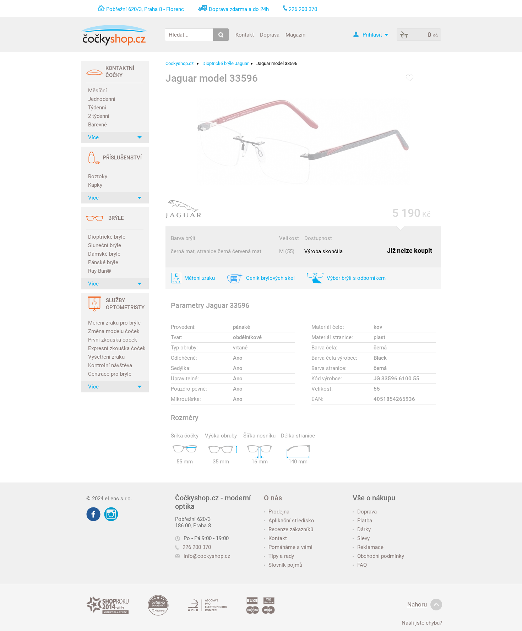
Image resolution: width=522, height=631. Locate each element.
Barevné (97, 124)
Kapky (95, 185)
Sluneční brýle (104, 245)
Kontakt (244, 34)
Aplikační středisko (291, 520)
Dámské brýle (104, 254)
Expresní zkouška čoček (115, 348)
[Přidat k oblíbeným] (409, 78)
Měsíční (97, 90)
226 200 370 (197, 547)
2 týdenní (98, 116)
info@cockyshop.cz (207, 556)
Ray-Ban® (99, 271)
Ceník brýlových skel (270, 278)
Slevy (363, 538)
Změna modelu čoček (114, 331)
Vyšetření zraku (106, 357)
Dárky (364, 529)
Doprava (269, 34)
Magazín (295, 34)
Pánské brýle (103, 262)
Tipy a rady (281, 556)
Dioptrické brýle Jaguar (225, 63)
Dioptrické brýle (106, 237)
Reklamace (370, 547)
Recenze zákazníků (290, 529)
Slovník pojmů (285, 565)
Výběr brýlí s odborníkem (356, 278)
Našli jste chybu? (422, 623)
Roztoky (97, 176)
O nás (273, 498)
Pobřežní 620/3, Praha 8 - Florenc (145, 9)
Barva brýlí (183, 238)
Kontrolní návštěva (110, 365)
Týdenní (97, 107)
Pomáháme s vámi (290, 547)
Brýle (116, 218)
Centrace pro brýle (109, 374)
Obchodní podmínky (380, 556)
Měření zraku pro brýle (114, 323)
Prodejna (278, 511)
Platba (364, 520)
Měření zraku (199, 278)
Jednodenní (101, 99)
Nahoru (417, 604)
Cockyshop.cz (179, 63)
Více (93, 137)
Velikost (289, 238)
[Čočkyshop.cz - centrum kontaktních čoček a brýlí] (114, 35)
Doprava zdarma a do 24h (239, 9)
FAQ (362, 565)
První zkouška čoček (112, 340)
